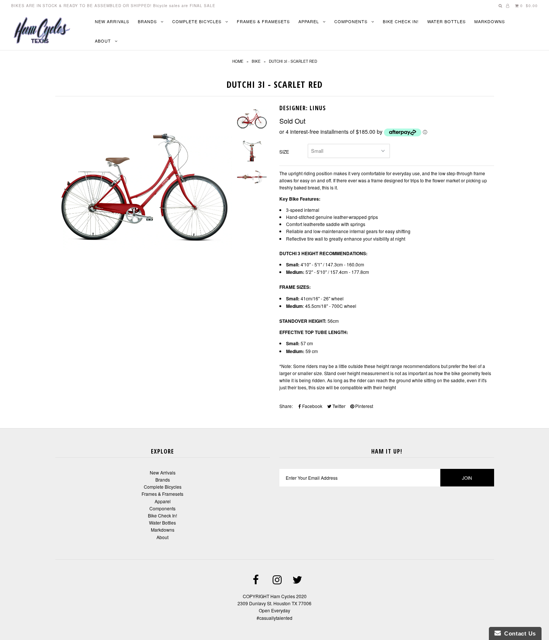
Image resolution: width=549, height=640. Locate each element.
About (103, 41)
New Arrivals (112, 21)
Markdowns (489, 21)
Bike (256, 61)
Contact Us (518, 633)
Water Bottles (446, 21)
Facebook (311, 406)
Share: (286, 406)
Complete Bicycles (196, 21)
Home (238, 61)
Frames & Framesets (263, 21)
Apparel (308, 21)
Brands (147, 21)
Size (284, 151)
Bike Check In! (401, 21)
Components (350, 21)
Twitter (338, 406)
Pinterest (363, 406)
